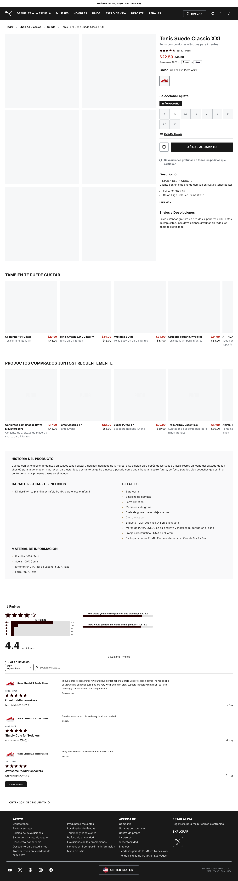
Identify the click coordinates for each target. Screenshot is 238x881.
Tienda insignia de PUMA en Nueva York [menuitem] (143, 851)
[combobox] (19, 667)
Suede (51, 27)
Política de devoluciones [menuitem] (28, 833)
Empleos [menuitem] (124, 846)
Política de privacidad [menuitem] (80, 837)
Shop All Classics (30, 27)
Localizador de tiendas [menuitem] (81, 828)
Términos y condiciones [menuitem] (81, 833)
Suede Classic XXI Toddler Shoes (32, 683)
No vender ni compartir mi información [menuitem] (91, 846)
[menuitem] (33, 13)
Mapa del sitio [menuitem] (76, 851)
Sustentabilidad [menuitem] (128, 842)
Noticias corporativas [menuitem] (132, 828)
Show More (16, 784)
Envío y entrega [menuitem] (22, 828)
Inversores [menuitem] (125, 837)
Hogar (9, 27)
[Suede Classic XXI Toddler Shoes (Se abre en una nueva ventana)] (10, 684)
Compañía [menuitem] (125, 823)
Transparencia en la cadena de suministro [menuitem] (31, 853)
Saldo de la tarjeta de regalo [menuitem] (30, 837)
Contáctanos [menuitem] (20, 823)
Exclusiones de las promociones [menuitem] (87, 842)
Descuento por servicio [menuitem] (27, 842)
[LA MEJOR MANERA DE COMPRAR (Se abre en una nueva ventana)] (178, 842)
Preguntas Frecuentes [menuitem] (80, 823)
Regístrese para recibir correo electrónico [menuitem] (198, 823)
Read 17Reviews (183, 50)
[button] (40, 622)
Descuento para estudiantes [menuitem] (30, 846)
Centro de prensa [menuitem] (129, 833)
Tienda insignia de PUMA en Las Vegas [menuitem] (143, 855)
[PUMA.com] (7, 13)
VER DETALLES (133, 3)
